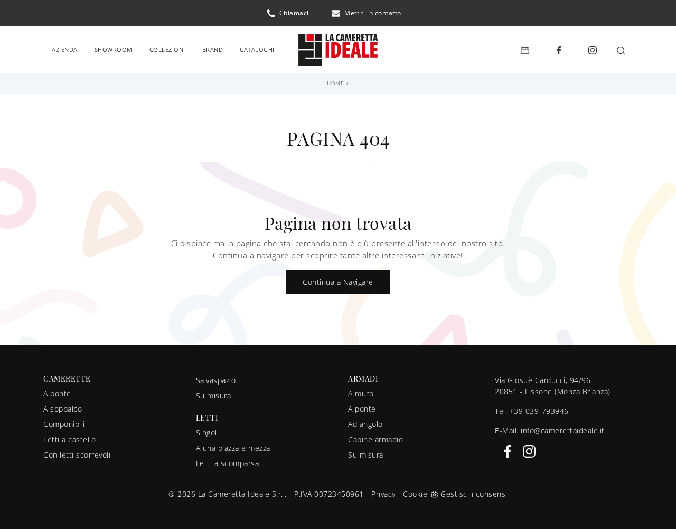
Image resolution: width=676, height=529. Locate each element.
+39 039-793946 (539, 411)
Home (335, 83)
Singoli (207, 433)
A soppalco (62, 409)
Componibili (64, 424)
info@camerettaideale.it (563, 430)
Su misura (213, 396)
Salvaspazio (216, 380)
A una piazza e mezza (233, 448)
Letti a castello (69, 439)
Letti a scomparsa (227, 463)
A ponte (57, 393)
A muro (360, 393)
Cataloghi (257, 49)
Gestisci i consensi (474, 494)
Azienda (65, 49)
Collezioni (167, 49)
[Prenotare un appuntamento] (525, 49)
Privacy (383, 494)
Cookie (415, 494)
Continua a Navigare (338, 282)
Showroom (114, 49)
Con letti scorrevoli (76, 455)
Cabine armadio (375, 439)
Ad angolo (365, 424)
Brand (212, 49)
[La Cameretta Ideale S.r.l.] (338, 50)
